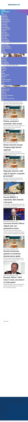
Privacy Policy (3, 413)
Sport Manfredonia (5, 63)
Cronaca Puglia (4, 26)
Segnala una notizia (5, 89)
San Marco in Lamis (5, 81)
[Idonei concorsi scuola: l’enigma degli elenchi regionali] (14, 141)
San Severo (3, 70)
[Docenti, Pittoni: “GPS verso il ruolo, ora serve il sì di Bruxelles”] (14, 273)
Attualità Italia (4, 15)
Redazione (5, 86)
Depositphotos (22, 399)
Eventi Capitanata (5, 33)
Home (3, 10)
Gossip (3, 54)
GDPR (2, 100)
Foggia (3, 65)
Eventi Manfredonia (5, 35)
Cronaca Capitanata (5, 27)
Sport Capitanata (4, 62)
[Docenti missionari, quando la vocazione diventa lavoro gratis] (14, 247)
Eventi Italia (3, 30)
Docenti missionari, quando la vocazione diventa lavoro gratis (12, 253)
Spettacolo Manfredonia (6, 48)
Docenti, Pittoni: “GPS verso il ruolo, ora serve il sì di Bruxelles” (13, 279)
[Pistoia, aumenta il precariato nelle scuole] (14, 117)
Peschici (3, 78)
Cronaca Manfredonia (5, 29)
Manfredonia (3, 76)
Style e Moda (4, 52)
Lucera (2, 71)
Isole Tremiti (3, 68)
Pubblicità (3, 92)
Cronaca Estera (4, 22)
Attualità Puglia (4, 18)
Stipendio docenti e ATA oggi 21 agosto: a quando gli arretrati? (13, 173)
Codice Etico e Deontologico (7, 95)
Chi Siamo (3, 87)
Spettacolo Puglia (5, 44)
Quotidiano (5, 11)
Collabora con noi (5, 90)
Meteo (2, 13)
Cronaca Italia (4, 24)
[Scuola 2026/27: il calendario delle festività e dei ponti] (14, 193)
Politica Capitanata (5, 40)
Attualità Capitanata (5, 19)
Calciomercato (4, 57)
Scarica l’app (4, 93)
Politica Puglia (4, 38)
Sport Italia (3, 59)
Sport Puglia (3, 60)
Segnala (3, 84)
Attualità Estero (4, 16)
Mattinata (3, 73)
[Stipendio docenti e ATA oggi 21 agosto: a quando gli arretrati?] (14, 167)
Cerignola (3, 67)
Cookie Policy (4, 97)
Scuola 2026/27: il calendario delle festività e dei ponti (13, 199)
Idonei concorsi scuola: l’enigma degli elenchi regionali (13, 147)
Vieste (2, 82)
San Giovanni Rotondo (6, 79)
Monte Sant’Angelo (5, 74)
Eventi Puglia (4, 32)
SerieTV (3, 49)
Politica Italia (4, 37)
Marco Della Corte (7, 119)
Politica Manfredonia (5, 41)
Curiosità (3, 51)
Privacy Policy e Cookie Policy (7, 98)
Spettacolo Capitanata (5, 46)
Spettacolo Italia (7, 43)
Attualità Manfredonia (5, 21)
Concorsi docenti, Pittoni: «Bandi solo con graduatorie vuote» (13, 225)
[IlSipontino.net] (14, 4)
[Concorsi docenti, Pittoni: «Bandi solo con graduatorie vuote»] (14, 219)
